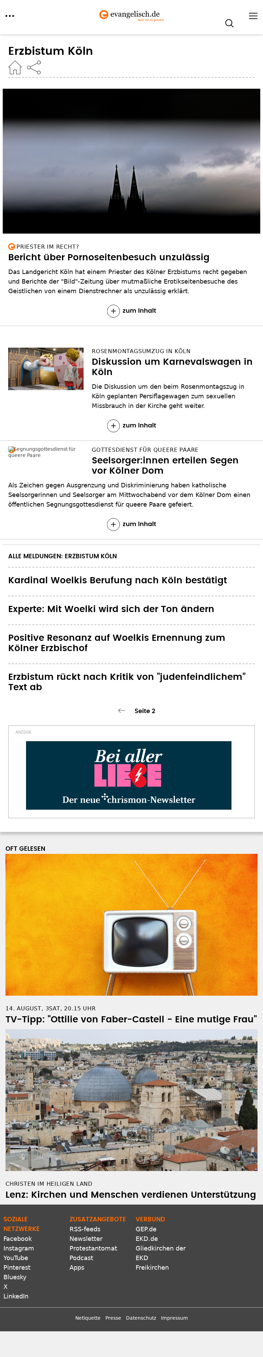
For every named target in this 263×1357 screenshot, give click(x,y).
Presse (113, 1318)
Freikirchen (152, 1267)
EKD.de (147, 1238)
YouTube (15, 1257)
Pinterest (16, 1267)
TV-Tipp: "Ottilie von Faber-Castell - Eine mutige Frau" (131, 1019)
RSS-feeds (85, 1229)
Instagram (18, 1248)
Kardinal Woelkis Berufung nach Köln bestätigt (117, 580)
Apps (77, 1267)
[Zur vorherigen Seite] (122, 710)
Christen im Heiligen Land (48, 1184)
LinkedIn (15, 1296)
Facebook (17, 1238)
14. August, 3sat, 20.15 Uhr (50, 1008)
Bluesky (15, 1277)
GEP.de (146, 1229)
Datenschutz (141, 1318)
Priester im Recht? (47, 247)
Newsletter (86, 1238)
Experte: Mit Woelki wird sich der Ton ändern (111, 609)
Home (15, 67)
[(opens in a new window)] (128, 775)
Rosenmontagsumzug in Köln (141, 351)
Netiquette (88, 1318)
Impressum (174, 1318)
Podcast (81, 1257)
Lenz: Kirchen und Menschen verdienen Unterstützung (130, 1195)
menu (9, 16)
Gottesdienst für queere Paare (145, 450)
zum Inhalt (139, 311)
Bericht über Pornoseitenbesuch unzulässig (109, 257)
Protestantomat (93, 1248)
